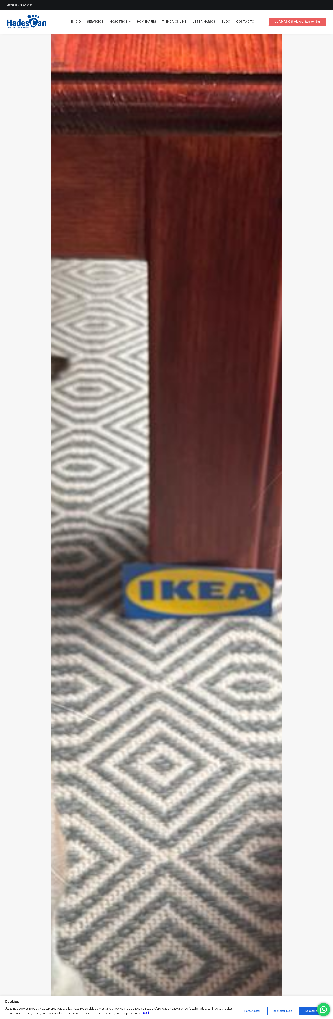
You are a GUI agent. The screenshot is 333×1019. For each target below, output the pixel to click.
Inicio (76, 21)
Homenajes (146, 21)
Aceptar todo (314, 1010)
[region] (166, 1007)
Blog (225, 21)
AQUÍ (145, 1013)
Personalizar (252, 1010)
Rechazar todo (282, 1010)
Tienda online (174, 21)
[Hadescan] (26, 21)
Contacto (245, 21)
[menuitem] (76, 22)
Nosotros (118, 21)
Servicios (95, 21)
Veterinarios (204, 21)
